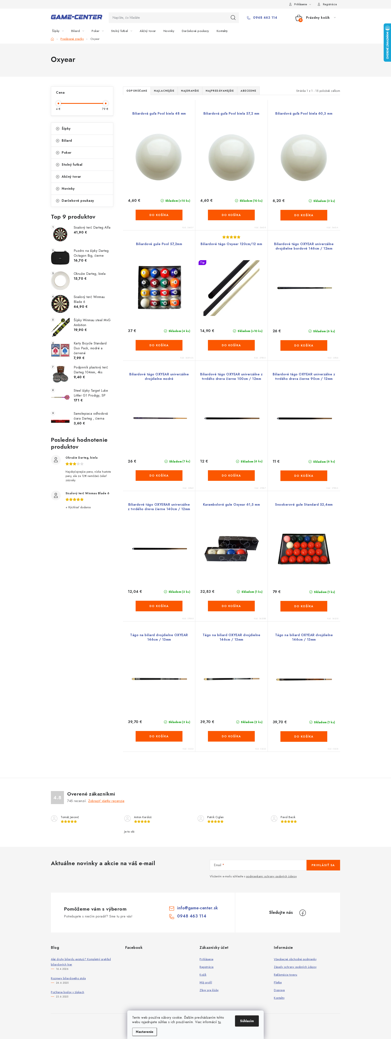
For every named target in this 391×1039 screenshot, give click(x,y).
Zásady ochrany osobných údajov (295, 967)
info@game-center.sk (197, 908)
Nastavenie (144, 1031)
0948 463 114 (264, 18)
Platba (278, 982)
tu (219, 1022)
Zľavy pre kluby (209, 990)
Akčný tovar (71, 176)
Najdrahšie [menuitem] (190, 91)
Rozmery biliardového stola (68, 978)
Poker (66, 152)
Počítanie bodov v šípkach (67, 992)
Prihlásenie (206, 959)
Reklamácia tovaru (285, 975)
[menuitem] (60, 31)
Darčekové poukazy (78, 200)
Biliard (67, 140)
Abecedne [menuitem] (248, 91)
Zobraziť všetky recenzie (106, 801)
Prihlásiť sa (323, 865)
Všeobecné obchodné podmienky (295, 959)
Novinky (68, 188)
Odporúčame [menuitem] (136, 91)
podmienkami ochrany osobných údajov (271, 876)
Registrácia (330, 4)
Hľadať (233, 17)
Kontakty (279, 998)
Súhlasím (247, 1021)
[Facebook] (302, 913)
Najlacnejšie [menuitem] (164, 91)
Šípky (66, 128)
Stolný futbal (72, 164)
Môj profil (206, 982)
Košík (203, 975)
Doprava (279, 990)
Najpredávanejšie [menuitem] (220, 91)
